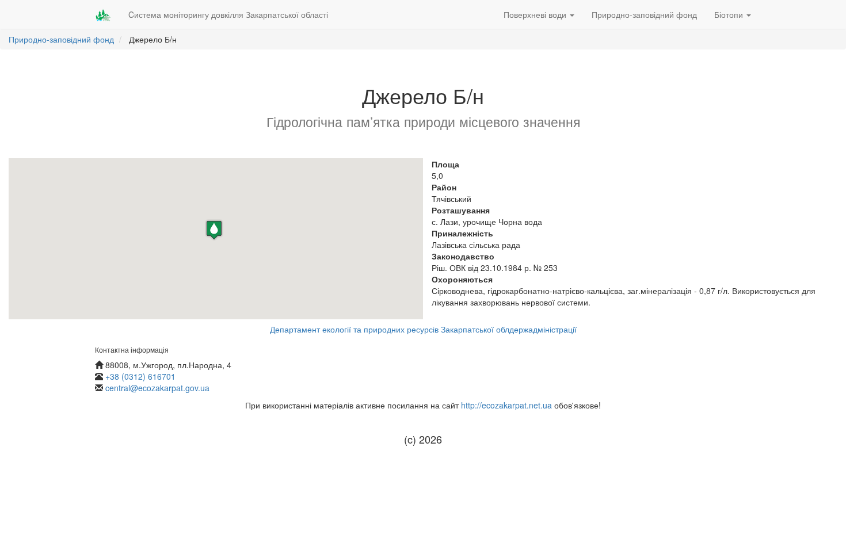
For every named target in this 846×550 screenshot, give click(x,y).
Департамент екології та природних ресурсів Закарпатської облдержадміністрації (423, 329)
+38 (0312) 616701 (140, 376)
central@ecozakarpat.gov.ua (157, 388)
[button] (214, 229)
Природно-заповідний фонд (644, 14)
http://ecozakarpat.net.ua (506, 405)
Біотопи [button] (729, 14)
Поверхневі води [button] (536, 14)
